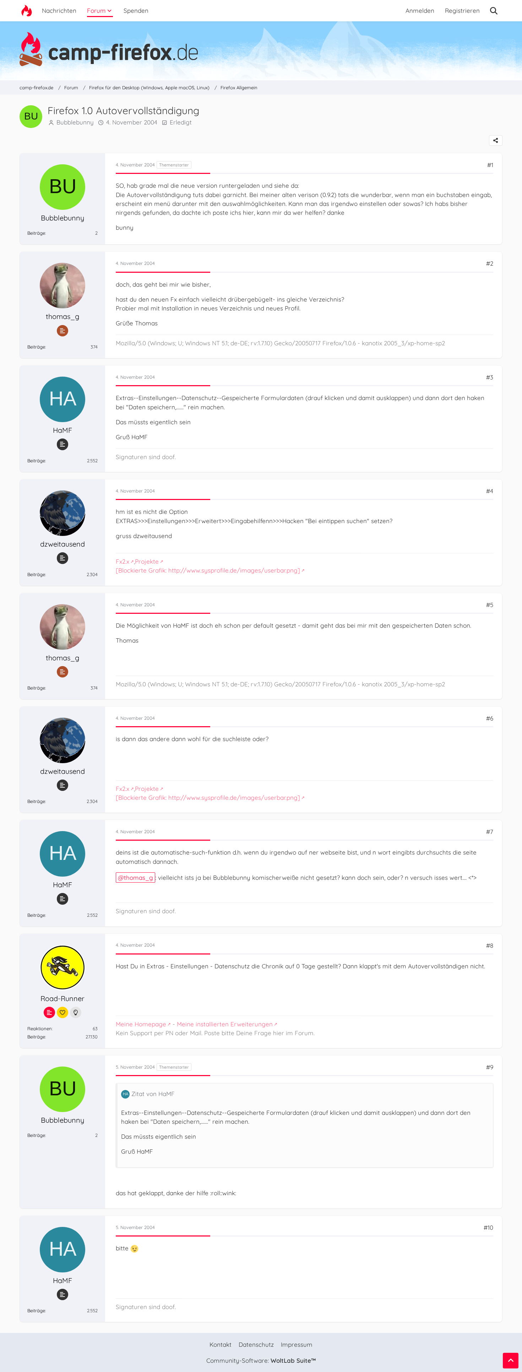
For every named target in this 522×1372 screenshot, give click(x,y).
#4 (489, 491)
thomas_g (138, 877)
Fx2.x (122, 561)
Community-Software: (261, 1360)
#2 (489, 263)
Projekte (147, 561)
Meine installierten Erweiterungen (225, 1024)
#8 (489, 945)
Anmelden (420, 10)
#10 (488, 1227)
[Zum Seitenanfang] (510, 1360)
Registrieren (462, 10)
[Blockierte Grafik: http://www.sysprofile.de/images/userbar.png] (208, 570)
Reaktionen (39, 1028)
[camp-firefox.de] (261, 49)
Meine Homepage (141, 1024)
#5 (489, 604)
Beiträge (36, 233)
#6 (489, 718)
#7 (489, 831)
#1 (490, 165)
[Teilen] (495, 140)
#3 (489, 377)
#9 (489, 1067)
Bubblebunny (75, 122)
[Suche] (493, 11)
